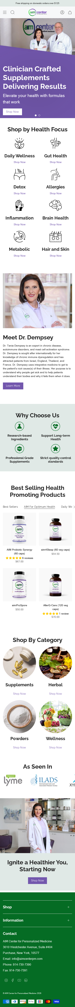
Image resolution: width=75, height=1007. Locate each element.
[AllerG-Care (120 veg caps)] (55, 584)
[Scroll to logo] (13, 780)
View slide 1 (36, 115)
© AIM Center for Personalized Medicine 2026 (22, 993)
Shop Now (19, 162)
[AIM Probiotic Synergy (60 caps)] (19, 529)
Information (13, 920)
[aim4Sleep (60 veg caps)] (55, 529)
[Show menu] (4, 12)
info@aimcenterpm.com (27, 958)
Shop (7, 907)
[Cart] (70, 12)
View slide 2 (39, 115)
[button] (14, 558)
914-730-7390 (22, 964)
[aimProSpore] (19, 584)
